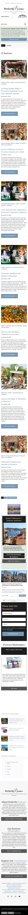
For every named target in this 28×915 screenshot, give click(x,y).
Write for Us (19, 3)
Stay (8, 772)
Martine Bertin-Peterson (12, 455)
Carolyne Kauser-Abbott (8, 143)
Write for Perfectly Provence (14, 885)
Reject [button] (10, 913)
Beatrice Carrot (5, 82)
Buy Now (14, 688)
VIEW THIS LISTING (13, 561)
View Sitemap (21, 892)
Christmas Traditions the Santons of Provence (11, 274)
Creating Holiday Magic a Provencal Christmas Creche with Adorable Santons (12, 91)
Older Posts (12, 497)
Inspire (12, 82)
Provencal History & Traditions (14, 325)
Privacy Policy (10, 629)
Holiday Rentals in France (14, 888)
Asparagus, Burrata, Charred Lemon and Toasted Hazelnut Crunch (17, 738)
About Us (7, 3)
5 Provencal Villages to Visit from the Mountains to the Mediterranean (16, 720)
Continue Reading (9, 113)
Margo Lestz (9, 267)
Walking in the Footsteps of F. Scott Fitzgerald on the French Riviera (17, 747)
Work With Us (13, 3)
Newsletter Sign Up (7, 883)
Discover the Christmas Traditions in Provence (10, 333)
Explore (9, 766)
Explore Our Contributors (14, 876)
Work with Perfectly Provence (14, 886)
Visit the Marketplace (14, 851)
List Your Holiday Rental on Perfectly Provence (14, 889)
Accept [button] (4, 913)
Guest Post (4, 392)
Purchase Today (14, 39)
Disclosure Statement (18, 891)
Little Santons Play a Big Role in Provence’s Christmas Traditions (14, 211)
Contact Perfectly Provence (10, 892)
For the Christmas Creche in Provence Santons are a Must (12, 150)
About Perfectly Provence (14, 819)
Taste (8, 774)
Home (3, 45)
